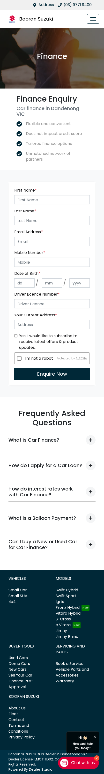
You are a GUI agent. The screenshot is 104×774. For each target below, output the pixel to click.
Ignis (60, 601)
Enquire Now (52, 374)
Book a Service (69, 663)
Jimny (61, 630)
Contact (16, 719)
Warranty (65, 681)
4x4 (12, 601)
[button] (93, 19)
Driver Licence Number (37, 294)
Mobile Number (29, 252)
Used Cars (18, 658)
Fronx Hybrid (68, 607)
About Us (17, 708)
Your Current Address (35, 315)
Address (46, 4)
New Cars (17, 669)
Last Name (25, 211)
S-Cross (63, 619)
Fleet (13, 714)
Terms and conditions (18, 728)
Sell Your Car (20, 675)
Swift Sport (66, 596)
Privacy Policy (21, 737)
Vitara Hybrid (68, 613)
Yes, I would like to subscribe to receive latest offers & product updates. (48, 341)
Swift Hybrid (67, 590)
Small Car (17, 590)
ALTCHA (81, 358)
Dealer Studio (40, 769)
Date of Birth (27, 273)
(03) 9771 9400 (78, 4)
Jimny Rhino (67, 636)
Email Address (28, 232)
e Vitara (63, 625)
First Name (25, 190)
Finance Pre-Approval (20, 684)
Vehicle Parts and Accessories (72, 672)
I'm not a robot (39, 358)
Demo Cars (19, 663)
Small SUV (17, 596)
